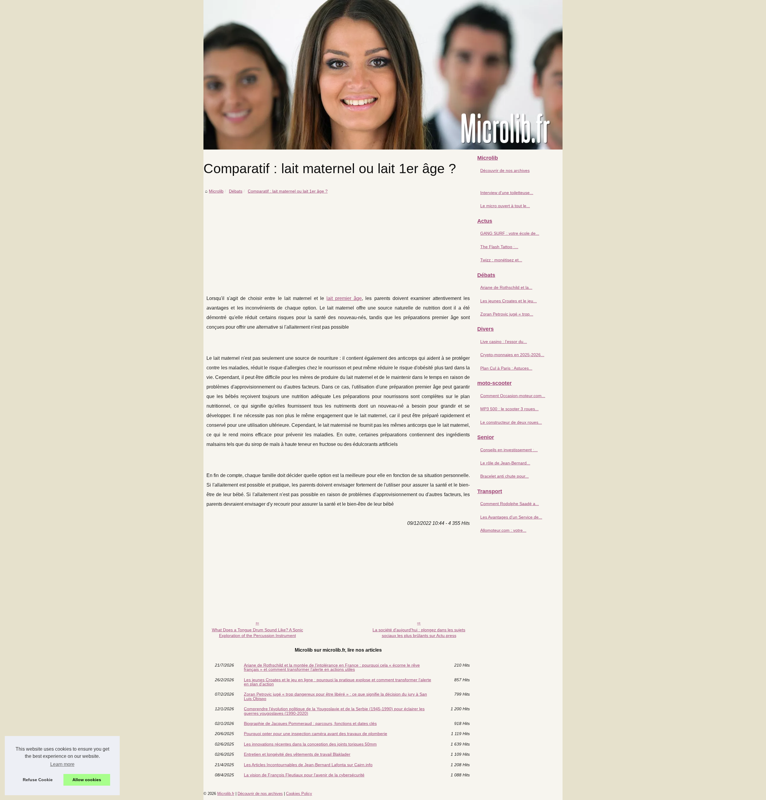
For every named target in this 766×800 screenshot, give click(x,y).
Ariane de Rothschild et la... (506, 287)
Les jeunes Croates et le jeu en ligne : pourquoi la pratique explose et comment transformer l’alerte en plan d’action (337, 682)
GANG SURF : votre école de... (509, 233)
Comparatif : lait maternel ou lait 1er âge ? (288, 191)
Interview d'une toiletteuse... (506, 192)
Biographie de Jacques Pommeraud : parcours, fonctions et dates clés (310, 723)
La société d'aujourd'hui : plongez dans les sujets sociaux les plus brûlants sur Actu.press (419, 632)
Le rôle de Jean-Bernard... (505, 463)
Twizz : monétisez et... (501, 259)
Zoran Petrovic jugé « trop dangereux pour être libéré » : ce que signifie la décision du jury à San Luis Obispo (335, 696)
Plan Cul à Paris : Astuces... (506, 368)
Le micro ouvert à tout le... (505, 205)
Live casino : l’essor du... (503, 341)
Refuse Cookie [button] (38, 779)
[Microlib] (383, 75)
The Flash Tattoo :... (499, 246)
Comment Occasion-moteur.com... (512, 395)
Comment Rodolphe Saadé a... (509, 503)
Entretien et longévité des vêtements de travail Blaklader (297, 754)
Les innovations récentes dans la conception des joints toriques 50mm (310, 744)
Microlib (216, 191)
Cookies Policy (299, 793)
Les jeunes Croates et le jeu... (508, 300)
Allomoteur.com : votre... (503, 530)
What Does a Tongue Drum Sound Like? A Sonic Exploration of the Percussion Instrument (257, 632)
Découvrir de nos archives (505, 170)
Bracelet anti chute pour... (504, 476)
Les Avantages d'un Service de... (511, 517)
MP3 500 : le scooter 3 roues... (509, 408)
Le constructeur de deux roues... (511, 422)
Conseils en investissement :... (509, 449)
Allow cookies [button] (86, 779)
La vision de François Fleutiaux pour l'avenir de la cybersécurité (304, 775)
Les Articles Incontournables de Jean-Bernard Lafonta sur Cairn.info (308, 765)
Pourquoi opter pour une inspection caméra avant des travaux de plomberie (315, 734)
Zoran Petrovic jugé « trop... (506, 314)
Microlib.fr (225, 793)
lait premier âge (344, 298)
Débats (235, 191)
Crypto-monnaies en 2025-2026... (512, 354)
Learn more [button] (62, 764)
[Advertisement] (338, 240)
